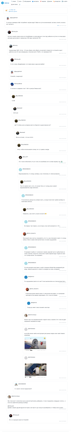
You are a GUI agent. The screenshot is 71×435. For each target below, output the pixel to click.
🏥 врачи (49, 1)
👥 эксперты (35, 1)
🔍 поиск (13, 1)
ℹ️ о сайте (64, 1)
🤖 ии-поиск (14, 4)
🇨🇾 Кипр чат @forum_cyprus (13, 10)
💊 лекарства (56, 1)
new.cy (6, 3)
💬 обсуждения (27, 1)
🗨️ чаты (19, 1)
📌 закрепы (43, 1)
